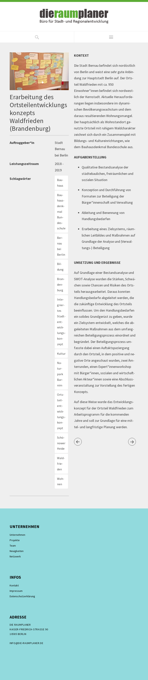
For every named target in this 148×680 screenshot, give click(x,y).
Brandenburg (61, 284)
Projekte (15, 540)
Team (13, 545)
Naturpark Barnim (60, 374)
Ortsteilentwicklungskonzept (61, 411)
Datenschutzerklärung (22, 596)
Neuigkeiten (17, 551)
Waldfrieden (61, 463)
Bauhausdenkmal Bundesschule (61, 211)
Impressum (16, 591)
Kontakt (14, 585)
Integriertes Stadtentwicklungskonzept (61, 321)
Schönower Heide (61, 443)
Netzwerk (15, 556)
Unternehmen (17, 534)
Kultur (61, 353)
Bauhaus (60, 182)
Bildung (60, 266)
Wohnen (60, 481)
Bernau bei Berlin (61, 246)
